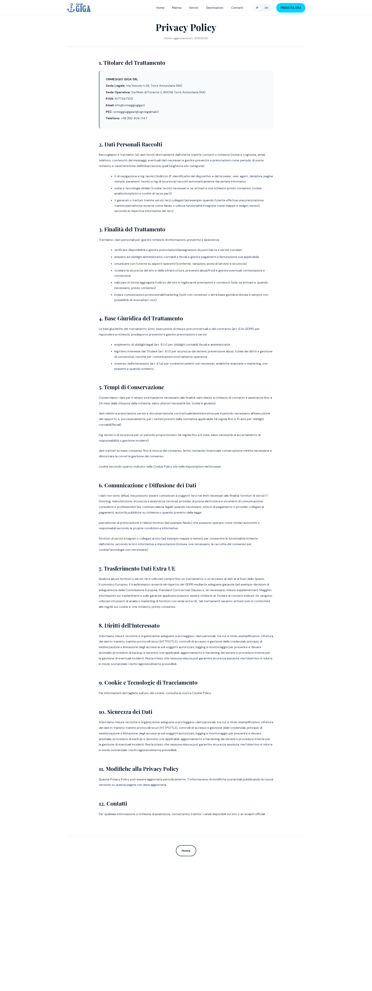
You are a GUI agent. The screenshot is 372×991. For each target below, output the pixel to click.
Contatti (237, 8)
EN (266, 8)
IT (257, 8)
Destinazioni (214, 8)
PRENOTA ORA (291, 8)
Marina (176, 8)
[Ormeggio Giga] (79, 7)
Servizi (193, 8)
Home (160, 8)
